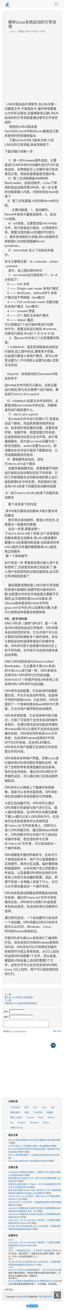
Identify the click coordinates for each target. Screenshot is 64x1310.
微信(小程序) (16, 1117)
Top (53, 1044)
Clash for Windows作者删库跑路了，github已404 (31, 1269)
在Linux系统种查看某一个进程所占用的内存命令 (30, 1154)
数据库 (50, 1112)
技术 (27, 1107)
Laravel (30, 1117)
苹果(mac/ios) (16, 1127)
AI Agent (22, 1122)
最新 (55, 1031)
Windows (34, 1122)
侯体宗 (25, 1296)
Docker (51, 1117)
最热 (59, 1031)
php (52, 1107)
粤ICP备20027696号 (48, 1296)
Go (11, 1122)
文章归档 (8, 1289)
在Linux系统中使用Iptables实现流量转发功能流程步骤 (33, 1139)
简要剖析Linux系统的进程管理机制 (21, 1003)
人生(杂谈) (15, 1107)
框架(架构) (15, 1112)
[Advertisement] (32, 65)
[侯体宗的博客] (7, 3)
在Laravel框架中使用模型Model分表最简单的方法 (31, 1280)
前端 (27, 1112)
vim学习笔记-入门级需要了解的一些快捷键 (28, 1145)
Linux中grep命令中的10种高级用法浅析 (26, 1160)
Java (44, 1107)
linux (35, 1107)
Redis (40, 1117)
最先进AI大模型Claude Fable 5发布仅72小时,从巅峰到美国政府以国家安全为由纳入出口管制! (34, 1191)
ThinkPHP (38, 1112)
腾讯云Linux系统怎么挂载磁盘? (19, 997)
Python (46, 1122)
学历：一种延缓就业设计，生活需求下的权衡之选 (31, 1250)
